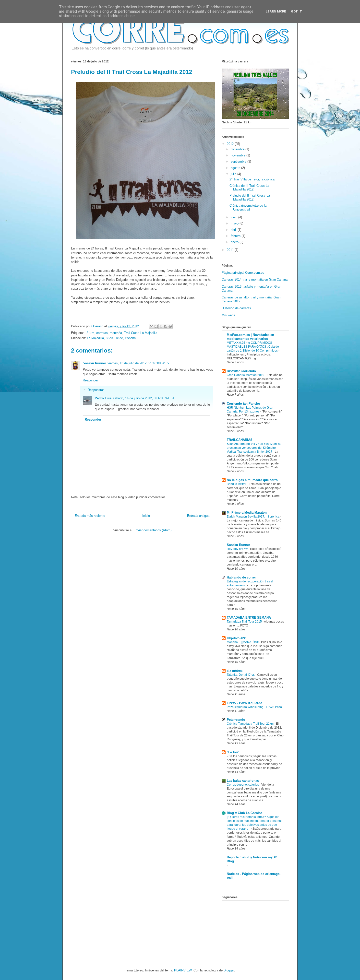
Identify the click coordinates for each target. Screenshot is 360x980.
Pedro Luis (103, 398)
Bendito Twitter (237, 484)
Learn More (276, 11)
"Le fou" (233, 752)
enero (235, 242)
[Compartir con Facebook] (165, 326)
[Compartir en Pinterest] (170, 326)
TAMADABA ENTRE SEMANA (249, 617)
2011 (231, 250)
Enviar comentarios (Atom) (152, 530)
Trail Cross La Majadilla (140, 333)
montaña (116, 333)
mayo (235, 223)
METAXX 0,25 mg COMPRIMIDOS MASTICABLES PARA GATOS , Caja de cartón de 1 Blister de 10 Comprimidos (253, 346)
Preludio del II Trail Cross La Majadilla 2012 (249, 197)
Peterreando (236, 719)
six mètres (234, 671)
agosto (236, 168)
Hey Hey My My (237, 549)
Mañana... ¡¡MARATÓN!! (243, 642)
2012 (231, 144)
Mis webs (228, 315)
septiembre (239, 161)
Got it (296, 11)
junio (234, 217)
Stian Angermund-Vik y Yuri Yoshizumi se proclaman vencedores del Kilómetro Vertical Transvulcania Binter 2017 (254, 447)
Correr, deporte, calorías (243, 784)
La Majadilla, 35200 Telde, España (111, 338)
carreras (102, 333)
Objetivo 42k (236, 638)
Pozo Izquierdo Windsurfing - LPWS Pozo (255, 707)
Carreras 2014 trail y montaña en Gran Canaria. (255, 279)
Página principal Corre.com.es (243, 272)
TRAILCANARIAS (239, 440)
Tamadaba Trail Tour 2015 (245, 621)
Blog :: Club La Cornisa (244, 813)
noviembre (238, 155)
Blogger (229, 970)
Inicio (146, 516)
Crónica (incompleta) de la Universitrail (247, 207)
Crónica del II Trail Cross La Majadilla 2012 (249, 187)
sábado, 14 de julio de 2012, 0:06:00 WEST (144, 398)
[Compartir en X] (160, 326)
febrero (236, 236)
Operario (97, 326)
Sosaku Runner (94, 363)
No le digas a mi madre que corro (252, 480)
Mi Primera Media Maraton (247, 512)
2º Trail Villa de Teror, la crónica (252, 179)
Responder (90, 380)
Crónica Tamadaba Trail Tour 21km (250, 723)
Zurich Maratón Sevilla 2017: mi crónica (253, 516)
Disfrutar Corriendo (241, 371)
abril (234, 230)
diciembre (238, 149)
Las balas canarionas (243, 780)
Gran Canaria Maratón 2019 (246, 375)
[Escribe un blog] (156, 326)
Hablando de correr (241, 577)
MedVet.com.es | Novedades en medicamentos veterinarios (250, 337)
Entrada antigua (198, 516)
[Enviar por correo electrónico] (151, 326)
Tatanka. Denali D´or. (241, 674)
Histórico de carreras (236, 308)
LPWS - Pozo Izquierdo (244, 703)
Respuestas (96, 390)
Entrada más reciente (90, 516)
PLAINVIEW (183, 970)
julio (234, 174)
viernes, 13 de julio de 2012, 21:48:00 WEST (139, 363)
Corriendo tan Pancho (243, 403)
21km (90, 333)
